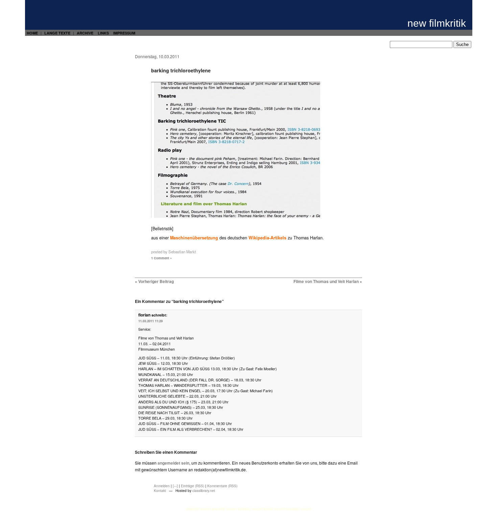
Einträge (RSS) (192, 486)
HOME (32, 33)
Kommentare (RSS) (222, 486)
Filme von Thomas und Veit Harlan (326, 281)
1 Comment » (161, 258)
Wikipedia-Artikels (267, 238)
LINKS (103, 33)
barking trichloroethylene (181, 70)
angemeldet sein (173, 463)
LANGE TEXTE (57, 33)
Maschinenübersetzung (194, 238)
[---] (175, 486)
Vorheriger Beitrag (156, 281)
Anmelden (162, 486)
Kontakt (160, 490)
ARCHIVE (85, 33)
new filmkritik (436, 23)
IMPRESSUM (124, 33)
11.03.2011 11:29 (150, 321)
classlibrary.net (203, 490)
